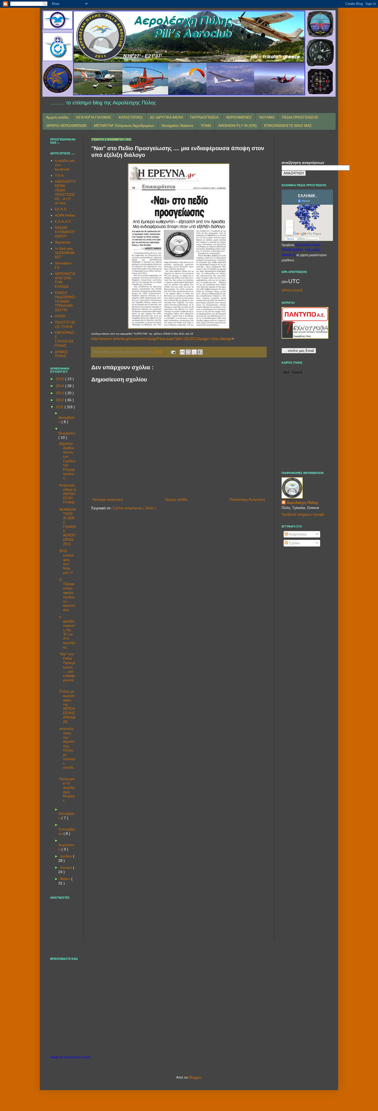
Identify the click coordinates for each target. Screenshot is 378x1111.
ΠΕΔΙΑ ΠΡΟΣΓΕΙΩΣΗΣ (300, 117)
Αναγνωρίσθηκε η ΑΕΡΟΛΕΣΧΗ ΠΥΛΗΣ (67, 493)
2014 (60, 386)
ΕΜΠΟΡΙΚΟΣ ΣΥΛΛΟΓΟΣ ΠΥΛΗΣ (64, 338)
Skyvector (63, 242)
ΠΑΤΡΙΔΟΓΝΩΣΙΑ (204, 117)
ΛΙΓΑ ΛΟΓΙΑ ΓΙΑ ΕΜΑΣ (93, 117)
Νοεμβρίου (67, 433)
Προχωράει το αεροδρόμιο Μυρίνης (67, 789)
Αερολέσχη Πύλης (302, 502)
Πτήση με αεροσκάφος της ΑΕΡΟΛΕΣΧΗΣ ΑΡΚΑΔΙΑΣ (67, 706)
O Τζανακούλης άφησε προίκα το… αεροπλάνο (67, 595)
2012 (60, 400)
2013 (60, 393)
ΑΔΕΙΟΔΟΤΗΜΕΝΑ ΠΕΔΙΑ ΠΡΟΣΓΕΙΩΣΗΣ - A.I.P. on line (65, 192)
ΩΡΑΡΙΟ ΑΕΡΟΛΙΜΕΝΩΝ (66, 125)
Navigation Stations (177, 125)
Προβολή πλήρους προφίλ (303, 514)
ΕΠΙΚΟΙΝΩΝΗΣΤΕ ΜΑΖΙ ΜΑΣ (288, 125)
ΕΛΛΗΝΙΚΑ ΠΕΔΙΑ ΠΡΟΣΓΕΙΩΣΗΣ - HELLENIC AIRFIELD (301, 250)
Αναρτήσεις (297, 534)
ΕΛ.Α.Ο (61, 209)
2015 (60, 379)
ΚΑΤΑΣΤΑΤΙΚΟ (130, 117)
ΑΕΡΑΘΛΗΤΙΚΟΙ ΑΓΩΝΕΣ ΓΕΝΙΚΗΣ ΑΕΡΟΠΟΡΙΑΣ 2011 (67, 526)
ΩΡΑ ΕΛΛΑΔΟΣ (292, 290)
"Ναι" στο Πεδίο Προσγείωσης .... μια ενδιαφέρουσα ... (67, 669)
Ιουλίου (66, 856)
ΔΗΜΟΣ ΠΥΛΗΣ (61, 354)
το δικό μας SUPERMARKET (65, 252)
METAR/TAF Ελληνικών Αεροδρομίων (124, 125)
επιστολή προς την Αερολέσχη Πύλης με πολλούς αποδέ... (67, 750)
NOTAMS (266, 117)
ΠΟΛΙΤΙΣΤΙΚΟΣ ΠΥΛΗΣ (65, 324)
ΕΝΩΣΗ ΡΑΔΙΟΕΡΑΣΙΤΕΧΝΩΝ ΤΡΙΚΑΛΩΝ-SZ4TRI (65, 301)
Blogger (195, 1077)
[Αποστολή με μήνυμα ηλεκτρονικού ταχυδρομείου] (182, 352)
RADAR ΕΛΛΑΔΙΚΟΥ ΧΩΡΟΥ (65, 232)
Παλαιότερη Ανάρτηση (247, 499)
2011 (60, 407)
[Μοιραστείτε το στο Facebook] (200, 352)
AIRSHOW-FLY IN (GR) (237, 125)
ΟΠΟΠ (60, 316)
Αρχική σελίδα (57, 117)
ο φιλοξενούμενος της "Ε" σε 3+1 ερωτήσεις (67, 632)
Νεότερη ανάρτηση (108, 499)
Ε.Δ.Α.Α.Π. (63, 221)
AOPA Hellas (65, 215)
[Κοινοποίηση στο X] (194, 352)
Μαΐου (65, 879)
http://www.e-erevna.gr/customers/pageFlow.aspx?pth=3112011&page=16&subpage (161, 338)
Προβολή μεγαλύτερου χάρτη (70, 1057)
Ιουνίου (66, 867)
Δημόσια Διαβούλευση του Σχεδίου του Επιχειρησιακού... (67, 460)
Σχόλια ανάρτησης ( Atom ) (134, 508)
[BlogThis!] (188, 352)
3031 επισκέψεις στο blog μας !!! (66, 562)
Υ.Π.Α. (60, 175)
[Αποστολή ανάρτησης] (173, 352)
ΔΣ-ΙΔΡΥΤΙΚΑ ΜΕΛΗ (166, 117)
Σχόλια (294, 543)
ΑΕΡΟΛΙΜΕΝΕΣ (239, 117)
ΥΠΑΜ (206, 125)
